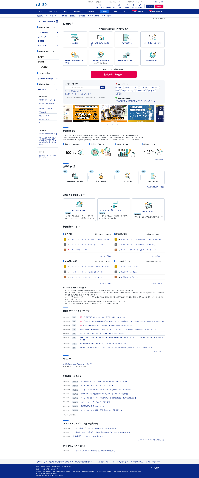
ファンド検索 (43, 32)
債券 (116, 11)
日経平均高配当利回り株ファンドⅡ (92, 406)
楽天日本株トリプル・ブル (129, 277)
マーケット (53, 11)
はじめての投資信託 (45, 78)
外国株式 (91, 11)
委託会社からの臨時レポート (47, 104)
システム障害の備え (136, 461)
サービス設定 (43, 67)
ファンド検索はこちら (72, 91)
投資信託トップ (42, 16)
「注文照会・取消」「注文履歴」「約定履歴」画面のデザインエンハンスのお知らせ (100, 432)
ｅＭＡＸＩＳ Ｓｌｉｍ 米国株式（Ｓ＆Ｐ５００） (87, 245)
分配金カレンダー (44, 108)
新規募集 (41, 41)
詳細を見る (159, 159)
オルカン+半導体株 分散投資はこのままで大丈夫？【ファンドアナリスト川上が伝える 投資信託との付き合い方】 (117, 329)
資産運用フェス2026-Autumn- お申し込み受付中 (79, 364)
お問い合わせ (40, 461)
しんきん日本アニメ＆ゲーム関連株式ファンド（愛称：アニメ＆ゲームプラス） (107, 390)
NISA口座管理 (94, 16)
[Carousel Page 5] (117, 124)
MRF (40, 123)
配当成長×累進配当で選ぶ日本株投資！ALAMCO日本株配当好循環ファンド (106, 325)
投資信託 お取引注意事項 (47, 134)
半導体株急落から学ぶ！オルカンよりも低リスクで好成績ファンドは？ (103, 344)
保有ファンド (54, 16)
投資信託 (104, 11)
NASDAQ (119, 87)
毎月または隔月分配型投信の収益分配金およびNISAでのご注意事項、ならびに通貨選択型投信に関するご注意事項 (47, 140)
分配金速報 (42, 112)
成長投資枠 (132, 101)
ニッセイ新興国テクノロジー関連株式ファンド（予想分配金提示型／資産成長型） (108, 398)
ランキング (42, 37)
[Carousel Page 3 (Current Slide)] (112, 124)
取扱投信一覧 (43, 116)
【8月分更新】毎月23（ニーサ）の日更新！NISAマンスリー (101, 317)
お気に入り (42, 45)
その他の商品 (154, 11)
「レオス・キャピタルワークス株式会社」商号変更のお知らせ (93, 451)
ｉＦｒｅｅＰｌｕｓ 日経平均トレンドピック (96, 386)
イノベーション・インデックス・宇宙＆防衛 (95, 402)
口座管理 (41, 57)
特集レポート (158, 351)
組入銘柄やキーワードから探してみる (77, 94)
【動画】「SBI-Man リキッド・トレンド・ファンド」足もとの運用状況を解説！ (115, 348)
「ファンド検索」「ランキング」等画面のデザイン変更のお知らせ (94, 428)
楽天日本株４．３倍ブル (129, 272)
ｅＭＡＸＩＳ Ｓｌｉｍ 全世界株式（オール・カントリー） (90, 239)
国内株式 (77, 11)
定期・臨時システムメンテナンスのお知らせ (111, 461)
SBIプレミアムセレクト (146, 101)
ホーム (39, 11)
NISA (66, 11)
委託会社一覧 (43, 119)
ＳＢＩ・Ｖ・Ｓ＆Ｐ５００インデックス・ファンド (87, 277)
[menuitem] (155, 1)
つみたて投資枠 (120, 101)
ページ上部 (154, 468)
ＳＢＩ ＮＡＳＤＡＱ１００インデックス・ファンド (138, 250)
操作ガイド (42, 89)
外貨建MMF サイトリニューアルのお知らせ (87, 436)
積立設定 (82, 16)
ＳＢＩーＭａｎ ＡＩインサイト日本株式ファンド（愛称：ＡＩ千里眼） (105, 381)
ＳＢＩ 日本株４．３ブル (79, 250)
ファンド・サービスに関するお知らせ (150, 440)
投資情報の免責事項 (55, 461)
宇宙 (117, 91)
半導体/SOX (151, 91)
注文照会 (64, 16)
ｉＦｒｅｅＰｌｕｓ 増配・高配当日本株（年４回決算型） (100, 410)
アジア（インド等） (131, 87)
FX (125, 11)
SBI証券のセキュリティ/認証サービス (47, 156)
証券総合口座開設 (112, 74)
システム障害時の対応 (153, 461)
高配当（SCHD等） (128, 91)
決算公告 (68, 461)
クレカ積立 (107, 16)
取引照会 (41, 62)
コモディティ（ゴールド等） (149, 87)
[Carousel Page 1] (107, 124)
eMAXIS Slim (141, 91)
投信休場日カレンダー (46, 100)
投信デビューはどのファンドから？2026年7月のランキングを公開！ (102, 333)
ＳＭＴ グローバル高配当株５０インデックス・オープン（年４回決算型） (105, 394)
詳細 (108, 256)
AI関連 (118, 94)
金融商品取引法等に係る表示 (84, 461)
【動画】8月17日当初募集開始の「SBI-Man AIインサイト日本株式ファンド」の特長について (120, 321)
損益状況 (73, 16)
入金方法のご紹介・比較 (155, 187)
